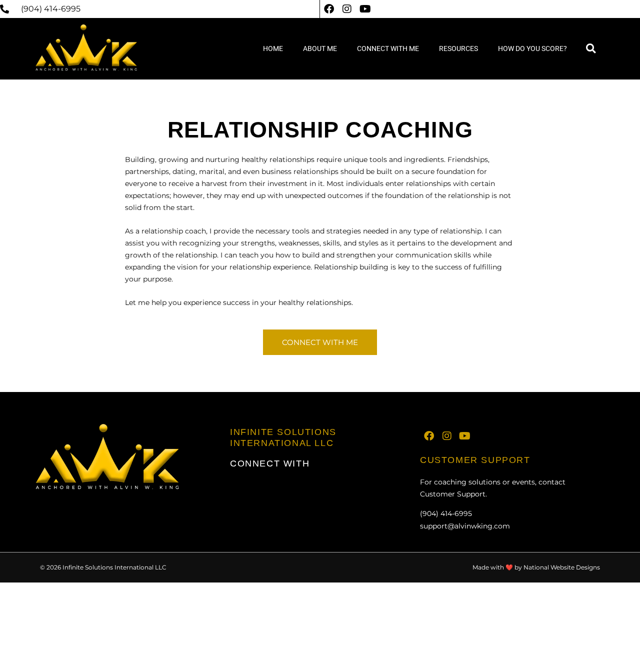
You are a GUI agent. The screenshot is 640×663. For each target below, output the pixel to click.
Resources (458, 48)
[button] (591, 49)
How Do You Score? (532, 48)
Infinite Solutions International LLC (283, 437)
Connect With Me (388, 48)
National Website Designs (562, 567)
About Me (320, 48)
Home (273, 48)
